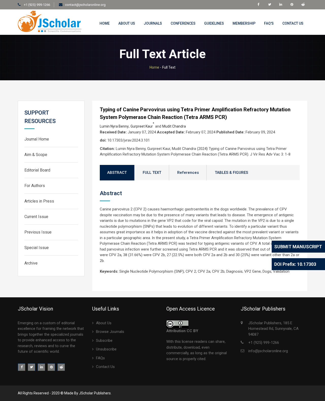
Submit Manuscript (298, 246)
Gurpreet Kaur (142, 126)
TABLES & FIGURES (231, 172)
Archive (31, 263)
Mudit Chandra (174, 126)
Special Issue (36, 247)
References (188, 172)
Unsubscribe (106, 349)
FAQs (100, 358)
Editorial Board (37, 170)
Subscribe (104, 340)
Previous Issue (38, 232)
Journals (153, 23)
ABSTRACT (117, 172)
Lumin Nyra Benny (114, 126)
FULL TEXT (152, 172)
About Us (126, 23)
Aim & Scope (35, 154)
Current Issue (36, 216)
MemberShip (244, 23)
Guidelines (214, 23)
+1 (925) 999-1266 (36, 5)
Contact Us (292, 23)
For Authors (34, 185)
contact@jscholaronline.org (85, 5)
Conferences (183, 23)
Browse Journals (110, 331)
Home (105, 23)
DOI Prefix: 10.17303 (295, 264)
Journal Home (36, 139)
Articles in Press (39, 201)
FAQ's (269, 23)
